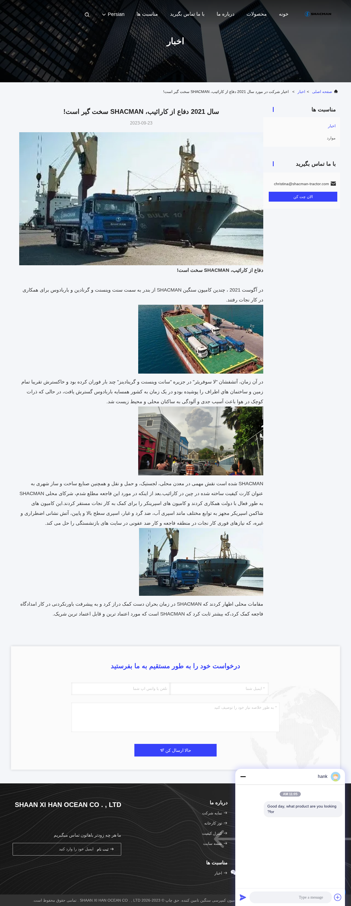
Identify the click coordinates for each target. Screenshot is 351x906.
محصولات (257, 14)
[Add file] (338, 897)
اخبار (301, 91)
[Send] (243, 897)
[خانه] (318, 14)
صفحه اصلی (322, 91)
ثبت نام (103, 849)
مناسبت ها (147, 14)
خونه (283, 14)
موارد (331, 138)
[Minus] (243, 776)
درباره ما (225, 14)
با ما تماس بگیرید (187, 14)
